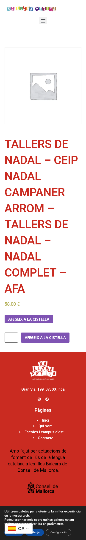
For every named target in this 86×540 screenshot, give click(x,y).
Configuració (58, 532)
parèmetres (55, 524)
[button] (43, 20)
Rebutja (34, 532)
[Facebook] (47, 399)
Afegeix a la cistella (28, 319)
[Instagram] (39, 399)
